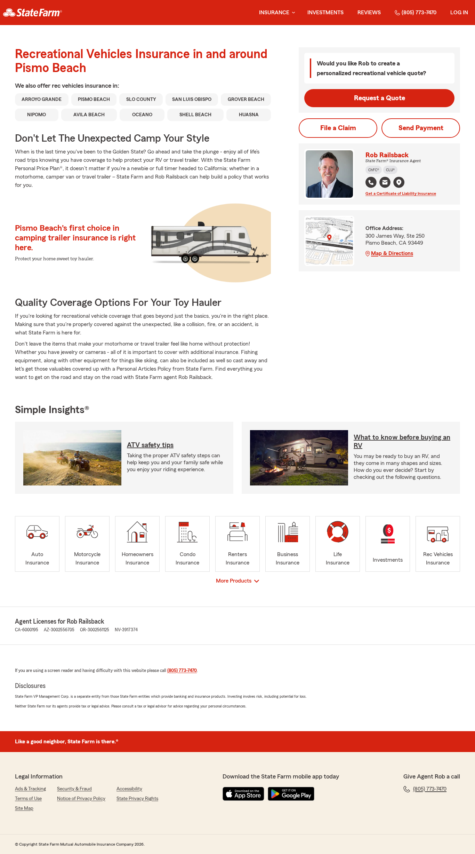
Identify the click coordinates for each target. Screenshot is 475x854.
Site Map (24, 808)
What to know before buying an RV (402, 441)
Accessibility (129, 788)
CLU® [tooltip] (390, 170)
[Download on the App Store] (243, 794)
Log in (459, 12)
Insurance (274, 12)
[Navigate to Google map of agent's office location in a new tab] (398, 182)
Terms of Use (28, 798)
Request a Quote (379, 98)
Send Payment (420, 128)
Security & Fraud (74, 788)
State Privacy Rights (137, 798)
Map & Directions (392, 253)
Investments (325, 12)
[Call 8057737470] (371, 182)
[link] (32, 12)
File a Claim (338, 128)
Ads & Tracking (30, 788)
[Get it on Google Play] (291, 794)
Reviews (369, 12)
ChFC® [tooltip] (373, 170)
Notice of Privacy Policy (81, 798)
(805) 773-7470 (419, 12)
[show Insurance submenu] (292, 13)
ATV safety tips (150, 445)
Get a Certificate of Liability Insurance (400, 193)
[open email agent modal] (385, 183)
